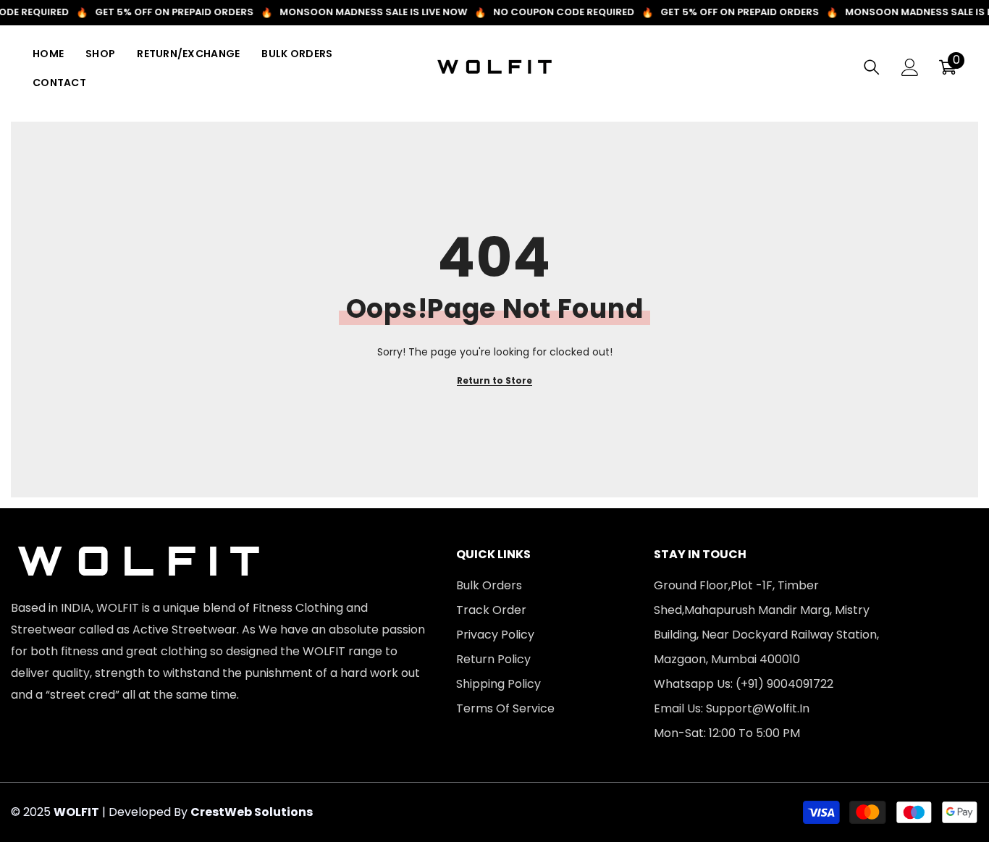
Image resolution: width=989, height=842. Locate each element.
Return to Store (494, 380)
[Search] (871, 67)
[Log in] (910, 67)
